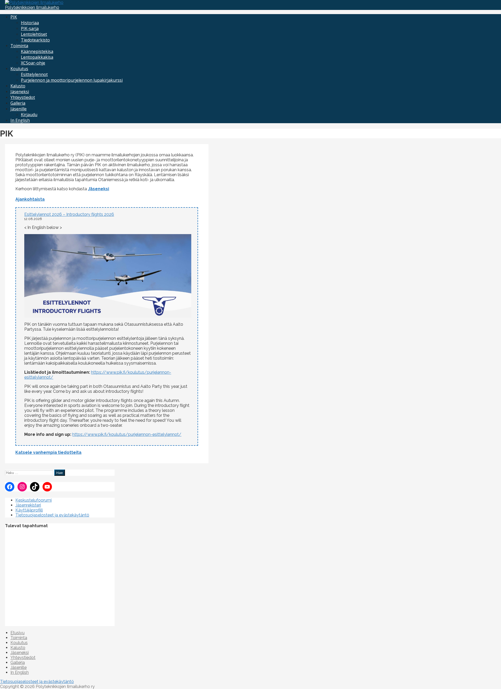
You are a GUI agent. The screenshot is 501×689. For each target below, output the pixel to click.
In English (20, 120)
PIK (13, 17)
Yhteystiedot (22, 97)
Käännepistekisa (37, 51)
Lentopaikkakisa (37, 57)
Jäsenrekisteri (28, 505)
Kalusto (17, 86)
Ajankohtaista (30, 199)
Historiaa (30, 23)
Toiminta (19, 46)
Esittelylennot (34, 74)
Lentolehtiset (34, 34)
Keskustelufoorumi (33, 500)
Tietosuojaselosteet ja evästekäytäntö (52, 515)
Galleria (17, 103)
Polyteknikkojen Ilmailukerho (32, 7)
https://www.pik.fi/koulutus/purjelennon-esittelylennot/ (126, 434)
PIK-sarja (30, 28)
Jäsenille (18, 109)
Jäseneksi (19, 91)
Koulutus (19, 69)
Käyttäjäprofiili (29, 510)
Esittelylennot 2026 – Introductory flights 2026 (69, 214)
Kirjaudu (29, 114)
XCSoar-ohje (33, 63)
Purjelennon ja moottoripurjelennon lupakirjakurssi (72, 80)
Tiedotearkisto (35, 40)
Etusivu (17, 632)
